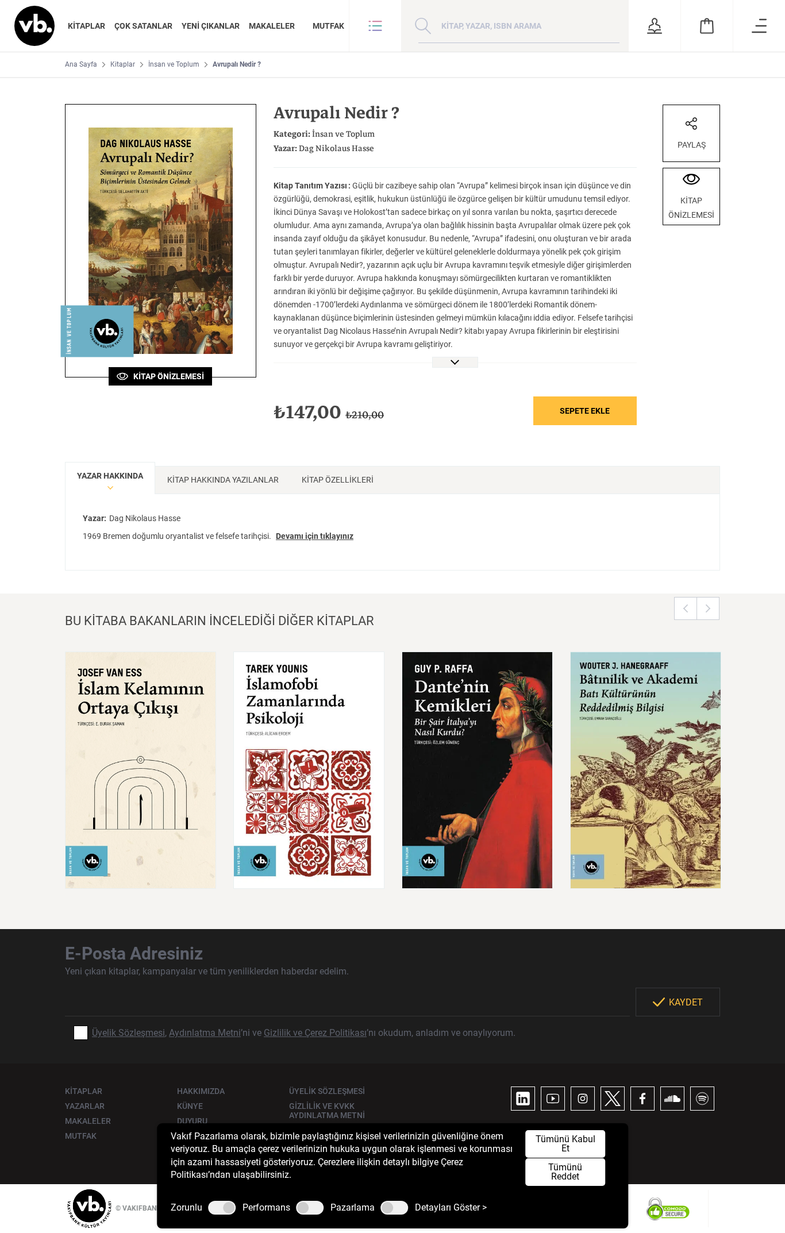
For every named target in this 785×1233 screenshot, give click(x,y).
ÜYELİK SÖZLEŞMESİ (327, 1091)
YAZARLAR (85, 1106)
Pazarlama (352, 1207)
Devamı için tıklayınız (314, 536)
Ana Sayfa (81, 64)
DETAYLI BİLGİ (140, 865)
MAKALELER (272, 25)
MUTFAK (328, 25)
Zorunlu (186, 1207)
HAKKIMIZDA (201, 1091)
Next (708, 608)
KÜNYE (190, 1106)
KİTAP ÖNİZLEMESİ (166, 376)
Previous (685, 608)
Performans (266, 1207)
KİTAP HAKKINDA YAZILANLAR (223, 479)
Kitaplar (122, 64)
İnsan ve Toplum (173, 64)
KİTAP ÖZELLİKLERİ (338, 479)
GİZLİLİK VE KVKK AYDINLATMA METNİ (327, 1110)
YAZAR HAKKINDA (110, 475)
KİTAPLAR (86, 25)
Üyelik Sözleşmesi (128, 1032)
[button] (375, 26)
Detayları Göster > (451, 1207)
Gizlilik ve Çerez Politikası (315, 1032)
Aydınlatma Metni (205, 1032)
